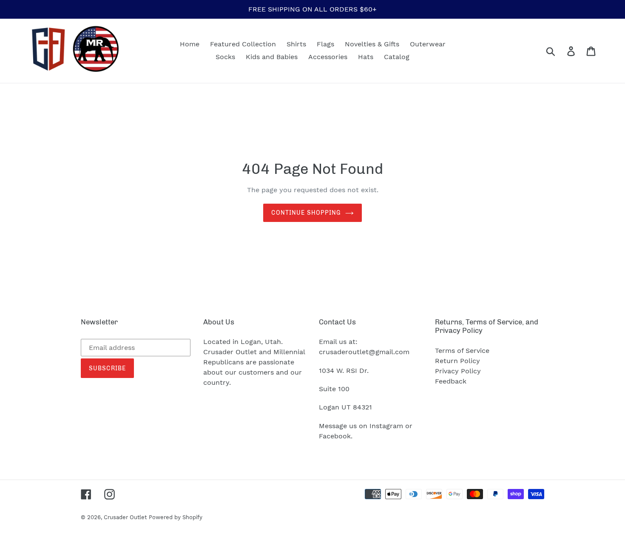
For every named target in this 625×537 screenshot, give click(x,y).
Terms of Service (462, 351)
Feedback (450, 381)
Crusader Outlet (125, 517)
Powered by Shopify (175, 517)
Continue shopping (306, 212)
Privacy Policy (458, 371)
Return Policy (457, 361)
